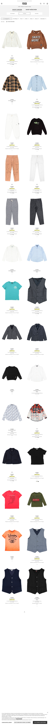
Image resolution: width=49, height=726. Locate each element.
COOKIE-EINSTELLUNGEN (7, 722)
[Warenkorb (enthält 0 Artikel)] (47, 3)
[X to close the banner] (47, 712)
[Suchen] (40, 3)
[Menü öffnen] (1, 3)
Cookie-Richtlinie (19, 718)
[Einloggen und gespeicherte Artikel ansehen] (44, 3)
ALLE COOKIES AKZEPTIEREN (40, 722)
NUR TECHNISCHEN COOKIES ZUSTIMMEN (22, 722)
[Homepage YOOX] (24, 4)
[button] (24, 611)
